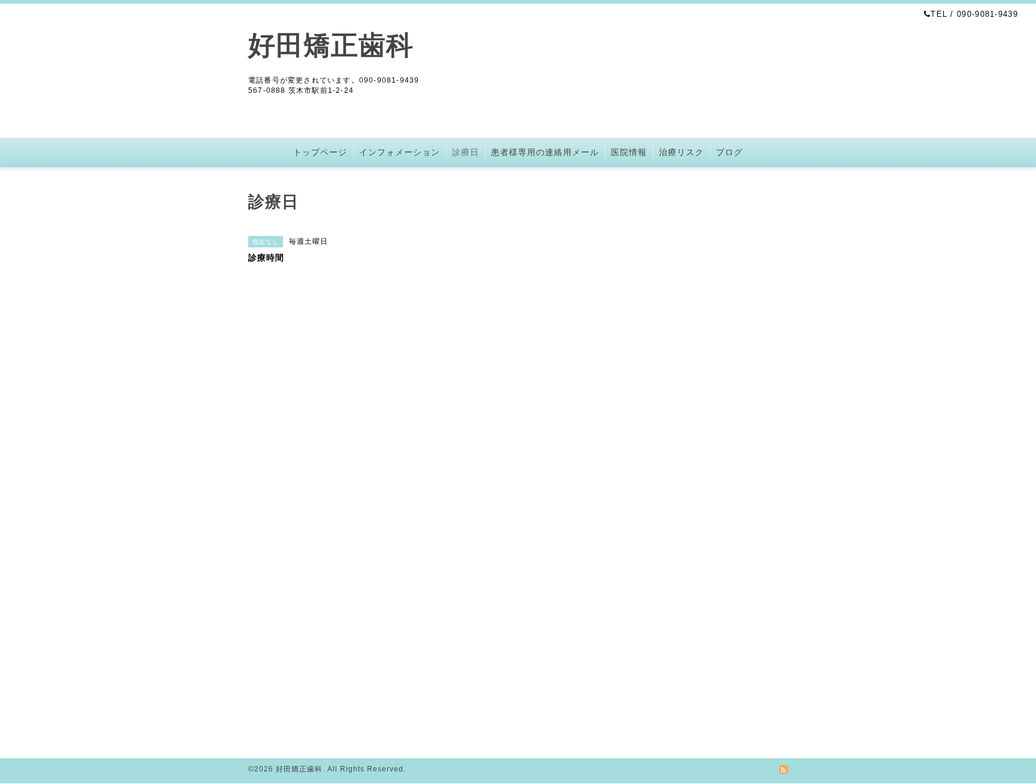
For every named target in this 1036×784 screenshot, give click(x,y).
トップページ (320, 152)
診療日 (465, 152)
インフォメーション (399, 152)
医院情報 (629, 152)
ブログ (729, 152)
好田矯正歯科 (331, 45)
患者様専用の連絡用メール (545, 152)
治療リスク (681, 152)
